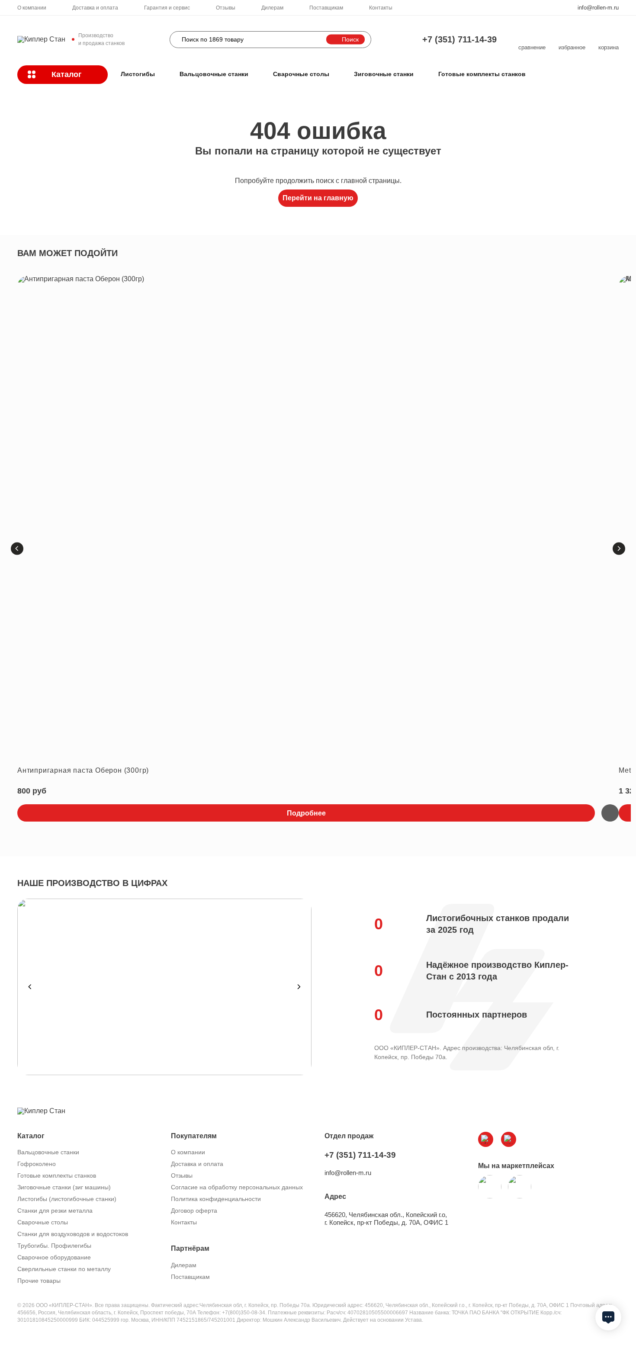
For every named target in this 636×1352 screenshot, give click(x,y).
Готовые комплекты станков (482, 74)
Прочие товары (39, 1280)
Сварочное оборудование (54, 1257)
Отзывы (225, 8)
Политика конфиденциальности (216, 1198)
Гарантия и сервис (167, 8)
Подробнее (306, 813)
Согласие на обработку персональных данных (237, 1187)
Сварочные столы (301, 74)
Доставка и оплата (95, 8)
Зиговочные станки (384, 74)
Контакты (380, 8)
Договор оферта (194, 1210)
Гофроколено (36, 1163)
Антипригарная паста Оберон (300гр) (83, 770)
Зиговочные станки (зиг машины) (64, 1187)
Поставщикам (326, 8)
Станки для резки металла (55, 1210)
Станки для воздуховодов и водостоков (72, 1233)
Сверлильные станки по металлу (64, 1268)
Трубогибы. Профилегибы (54, 1245)
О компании (31, 8)
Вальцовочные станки (214, 74)
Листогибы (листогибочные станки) (66, 1198)
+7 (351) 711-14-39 (459, 39)
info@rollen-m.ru (598, 7)
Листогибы (138, 74)
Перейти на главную (318, 198)
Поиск (350, 39)
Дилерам (272, 8)
